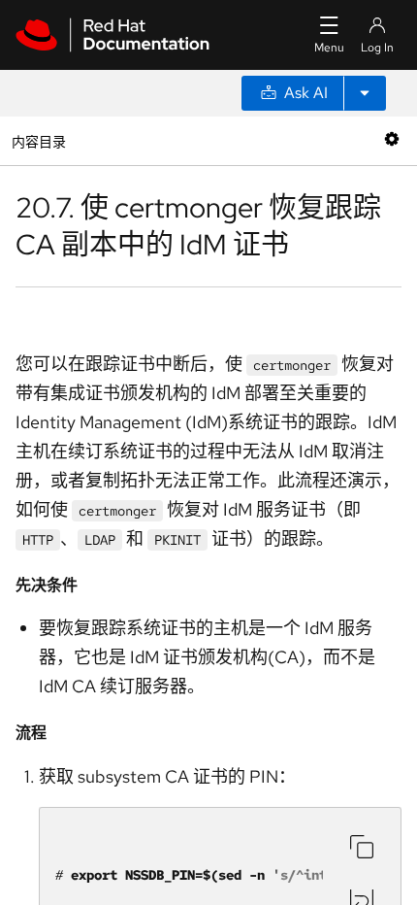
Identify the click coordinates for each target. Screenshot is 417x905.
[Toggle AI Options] (364, 93)
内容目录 (38, 140)
